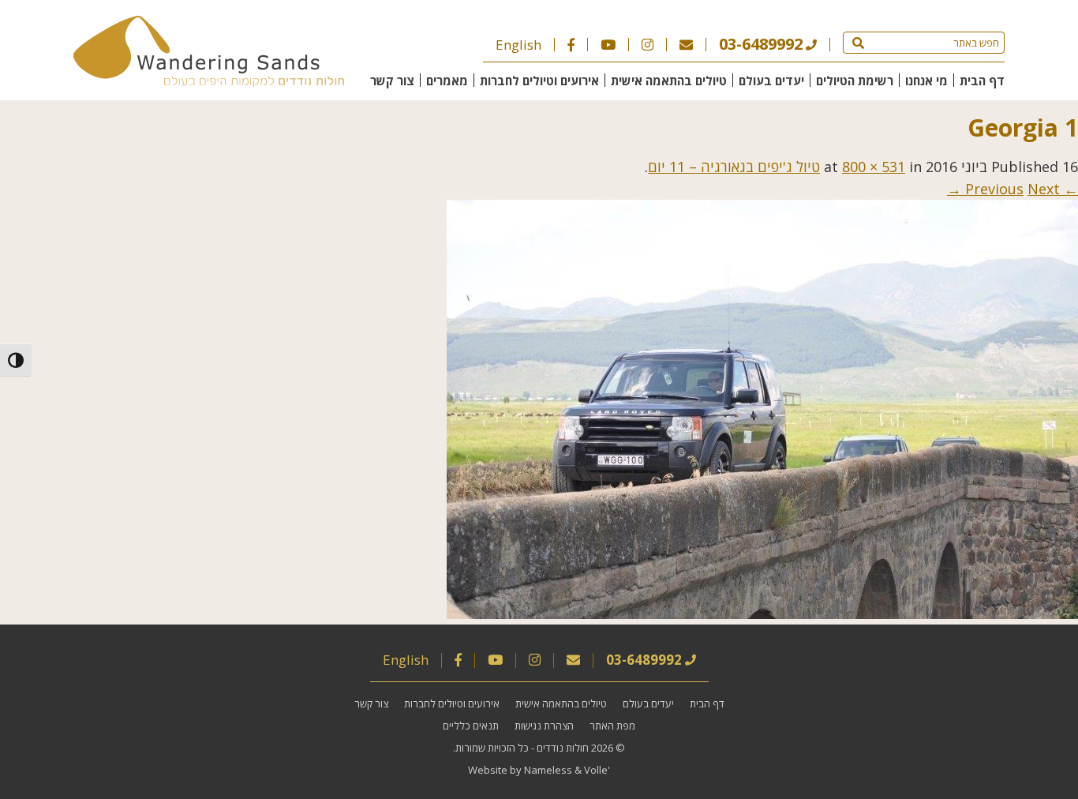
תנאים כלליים (471, 725)
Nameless (548, 770)
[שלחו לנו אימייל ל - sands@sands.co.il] (686, 45)
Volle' (597, 770)
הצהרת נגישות (544, 725)
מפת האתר (612, 725)
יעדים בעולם (771, 80)
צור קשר (392, 80)
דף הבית (982, 80)
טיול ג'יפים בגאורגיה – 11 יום (734, 166)
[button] (858, 42)
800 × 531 (873, 166)
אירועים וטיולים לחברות (539, 80)
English (518, 45)
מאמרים (447, 80)
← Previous (1021, 188)
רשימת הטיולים (854, 80)
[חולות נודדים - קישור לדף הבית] (208, 81)
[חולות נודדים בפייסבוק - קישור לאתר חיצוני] (571, 45)
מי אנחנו (926, 80)
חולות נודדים (563, 748)
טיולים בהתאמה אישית (669, 80)
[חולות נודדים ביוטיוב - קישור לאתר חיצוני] (608, 45)
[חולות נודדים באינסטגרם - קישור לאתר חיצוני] (647, 45)
